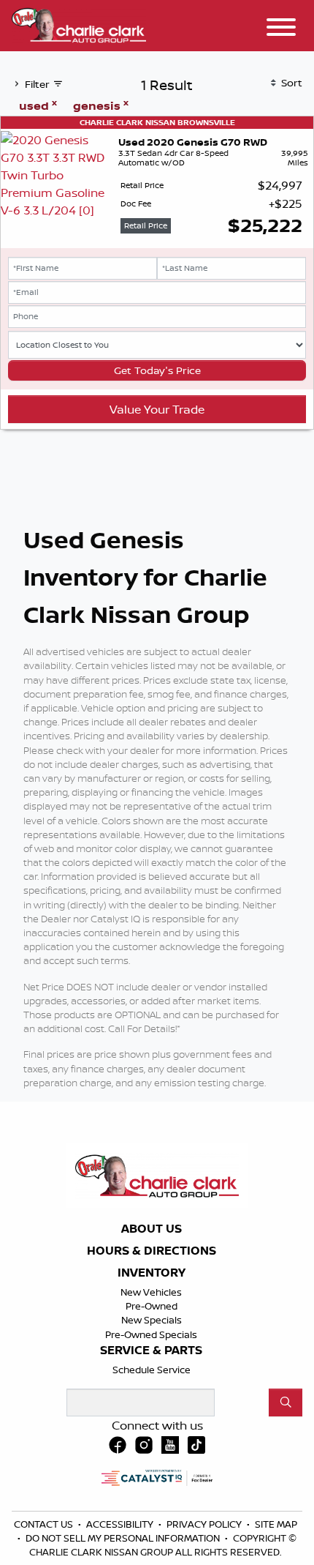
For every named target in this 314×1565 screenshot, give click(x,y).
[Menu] (281, 29)
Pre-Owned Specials (151, 1334)
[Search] (285, 1402)
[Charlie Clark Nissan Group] (79, 23)
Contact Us (44, 1524)
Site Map (276, 1524)
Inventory (151, 1273)
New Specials (151, 1319)
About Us (151, 1229)
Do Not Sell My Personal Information (124, 1538)
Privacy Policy (205, 1524)
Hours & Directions (151, 1251)
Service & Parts (151, 1350)
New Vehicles (151, 1292)
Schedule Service (151, 1369)
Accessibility (121, 1524)
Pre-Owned (151, 1305)
